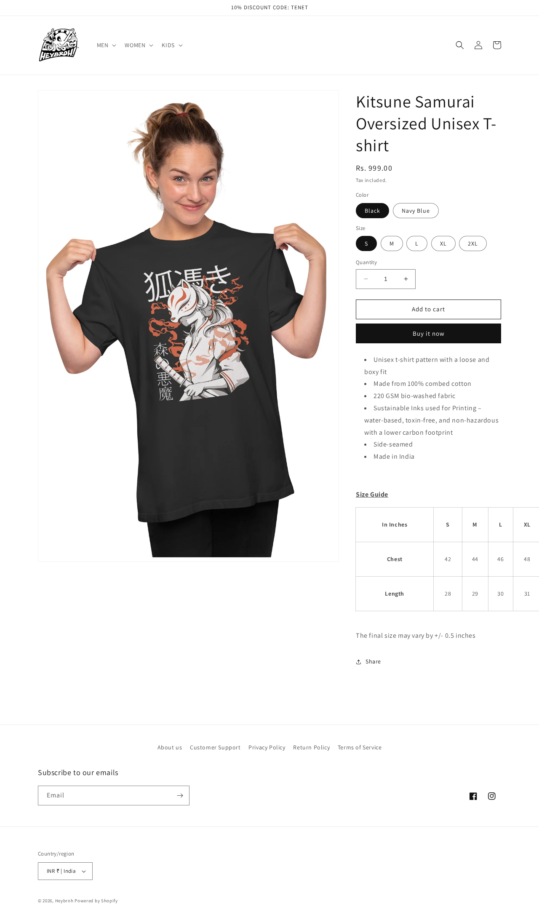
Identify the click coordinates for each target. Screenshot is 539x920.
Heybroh (64, 901)
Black (372, 210)
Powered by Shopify (96, 901)
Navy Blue (416, 210)
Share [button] (373, 661)
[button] (106, 45)
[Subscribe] (180, 795)
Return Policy (311, 747)
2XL (473, 243)
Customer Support (215, 747)
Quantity (366, 262)
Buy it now (429, 333)
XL (443, 243)
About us (169, 747)
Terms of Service (360, 747)
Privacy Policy (266, 747)
